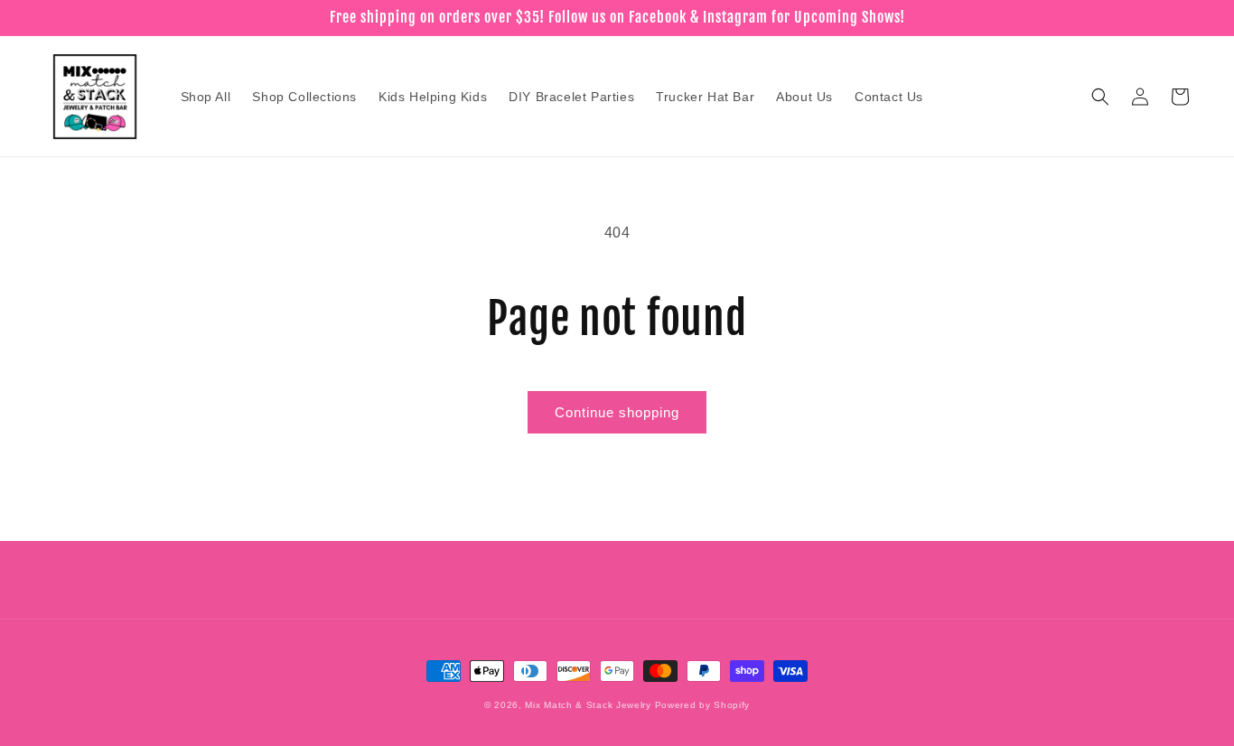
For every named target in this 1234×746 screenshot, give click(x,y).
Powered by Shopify (703, 705)
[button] (1100, 97)
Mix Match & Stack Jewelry (588, 705)
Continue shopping (617, 412)
